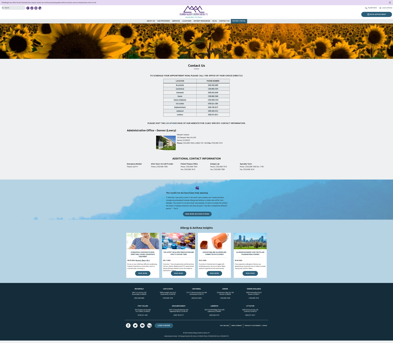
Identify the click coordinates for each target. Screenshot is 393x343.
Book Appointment (378, 14)
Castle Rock (180, 89)
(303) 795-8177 (213, 107)
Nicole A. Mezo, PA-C (143, 260)
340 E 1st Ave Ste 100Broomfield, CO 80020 (139, 293)
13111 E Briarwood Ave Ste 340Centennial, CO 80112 (196, 293)
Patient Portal (239, 21)
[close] (390, 3)
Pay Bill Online (372, 8)
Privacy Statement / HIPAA (256, 325)
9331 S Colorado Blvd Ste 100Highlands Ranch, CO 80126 (178, 310)
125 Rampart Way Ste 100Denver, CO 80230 (225, 293)
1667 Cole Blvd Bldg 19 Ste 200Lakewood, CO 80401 (214, 310)
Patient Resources (202, 21)
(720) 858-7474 (254, 298)
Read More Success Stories (197, 214)
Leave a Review (387, 8)
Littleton (180, 114)
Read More (142, 273)
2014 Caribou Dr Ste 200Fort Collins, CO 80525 (143, 310)
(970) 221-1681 (213, 103)
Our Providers (163, 21)
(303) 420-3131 (213, 111)
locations (171, 123)
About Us (151, 21)
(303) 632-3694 (213, 92)
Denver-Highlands (180, 100)
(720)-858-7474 (213, 100)
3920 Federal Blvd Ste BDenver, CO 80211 (253, 293)
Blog (215, 21)
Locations (186, 21)
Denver (180, 96)
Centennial (180, 92)
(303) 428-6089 (213, 85)
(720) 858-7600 (213, 96)
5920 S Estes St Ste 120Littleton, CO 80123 (250, 310)
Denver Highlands (254, 289)
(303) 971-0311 (213, 114)
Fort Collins (180, 103)
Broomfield (180, 85)
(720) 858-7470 (213, 89)
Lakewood (180, 111)
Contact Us (224, 21)
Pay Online (224, 325)
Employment (237, 325)
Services (176, 21)
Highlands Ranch (180, 107)
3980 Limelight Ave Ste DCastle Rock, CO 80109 (168, 293)
